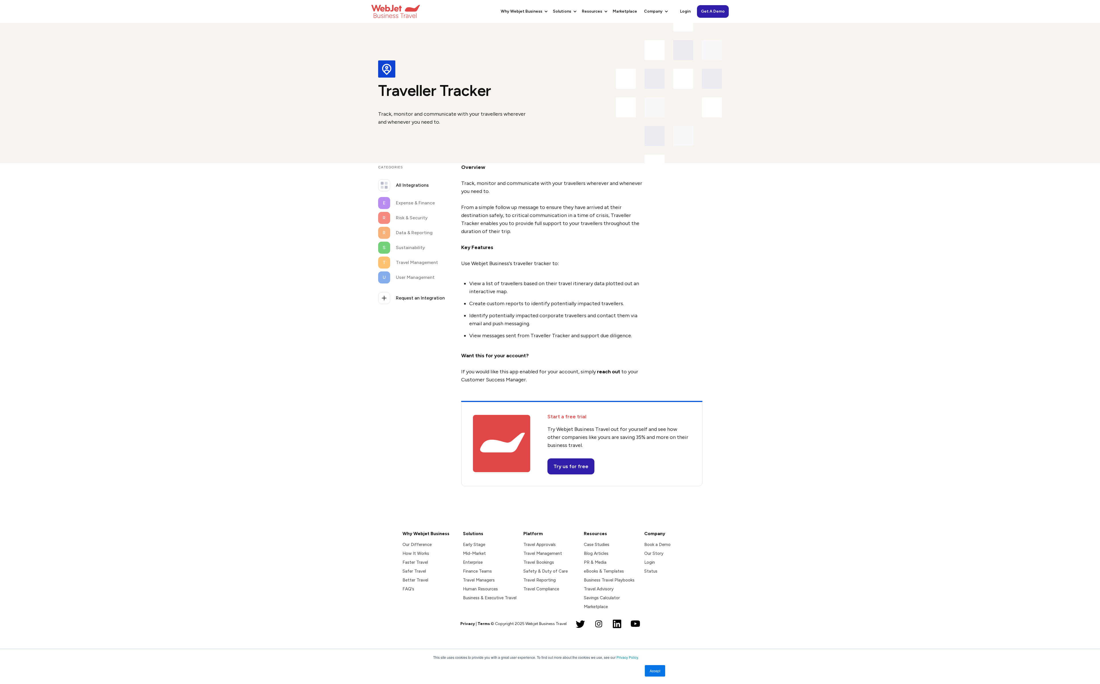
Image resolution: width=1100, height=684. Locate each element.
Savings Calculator (602, 597)
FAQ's (408, 589)
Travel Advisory (599, 589)
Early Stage (474, 544)
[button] (523, 11)
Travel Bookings (538, 562)
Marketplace (625, 11)
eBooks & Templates (604, 571)
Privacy (467, 623)
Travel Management (542, 553)
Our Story (653, 553)
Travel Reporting (539, 580)
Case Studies (596, 544)
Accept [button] (655, 670)
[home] (395, 11)
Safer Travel (414, 571)
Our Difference (417, 544)
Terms (484, 623)
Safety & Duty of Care (545, 571)
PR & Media (595, 562)
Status (650, 571)
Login (685, 11)
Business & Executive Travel (489, 597)
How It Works (415, 553)
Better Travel (415, 580)
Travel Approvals (539, 544)
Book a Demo (657, 544)
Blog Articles (596, 553)
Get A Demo (713, 11)
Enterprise (473, 562)
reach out (608, 371)
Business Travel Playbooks (609, 580)
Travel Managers (479, 580)
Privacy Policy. (627, 657)
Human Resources (480, 589)
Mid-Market (474, 553)
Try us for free (570, 466)
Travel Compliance (541, 589)
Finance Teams (477, 571)
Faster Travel (415, 562)
